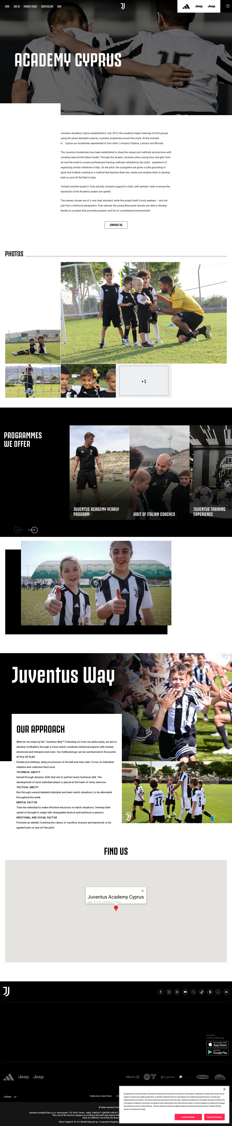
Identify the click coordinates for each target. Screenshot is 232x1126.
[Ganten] (220, 1077)
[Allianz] (132, 1077)
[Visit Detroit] (185, 1077)
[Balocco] (202, 1077)
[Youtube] (185, 991)
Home (7, 6)
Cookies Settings (188, 1117)
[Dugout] (209, 991)
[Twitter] (193, 991)
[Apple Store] (217, 1044)
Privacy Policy (30, 6)
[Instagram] (168, 991)
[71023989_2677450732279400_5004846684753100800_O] (32, 381)
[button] (116, 908)
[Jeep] (199, 6)
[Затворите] (142, 891)
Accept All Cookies (214, 1117)
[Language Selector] (15, 1097)
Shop (59, 6)
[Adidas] (186, 6)
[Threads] (177, 991)
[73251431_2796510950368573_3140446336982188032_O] (144, 313)
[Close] (224, 1089)
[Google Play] (217, 1052)
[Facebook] (160, 991)
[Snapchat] (218, 991)
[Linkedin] (226, 991)
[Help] (227, 7)
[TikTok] (201, 991)
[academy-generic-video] (96, 583)
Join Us (16, 6)
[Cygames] (167, 1077)
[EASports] (150, 1077)
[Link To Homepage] (123, 6)
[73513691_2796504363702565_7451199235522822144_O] (32, 347)
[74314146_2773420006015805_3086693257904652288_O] (88, 381)
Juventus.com (47, 6)
